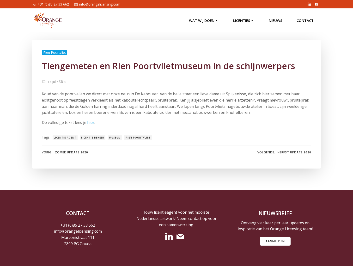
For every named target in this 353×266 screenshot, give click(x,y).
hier (90, 122)
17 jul (51, 81)
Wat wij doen (201, 20)
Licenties (241, 20)
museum (115, 137)
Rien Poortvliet (54, 52)
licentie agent (65, 137)
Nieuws (275, 20)
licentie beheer (92, 137)
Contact (305, 20)
